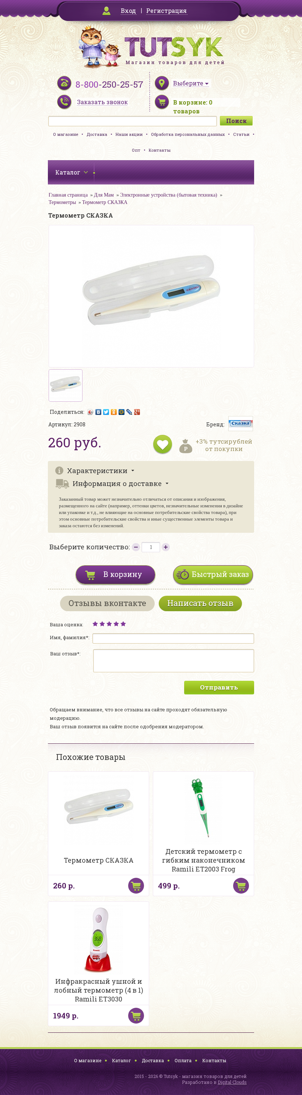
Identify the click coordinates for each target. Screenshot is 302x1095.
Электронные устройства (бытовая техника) (168, 195)
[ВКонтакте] (98, 412)
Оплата (183, 1060)
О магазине (65, 134)
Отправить (219, 687)
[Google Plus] (137, 412)
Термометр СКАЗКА (104, 202)
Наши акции (129, 134)
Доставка (97, 134)
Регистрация (166, 10)
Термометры (62, 202)
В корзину (122, 574)
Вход (128, 10)
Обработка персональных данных (188, 134)
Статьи (241, 134)
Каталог (121, 1060)
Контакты (160, 150)
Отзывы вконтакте (107, 603)
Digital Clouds (232, 1082)
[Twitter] (106, 412)
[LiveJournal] (129, 412)
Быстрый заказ (220, 574)
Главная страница (68, 195)
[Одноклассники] (114, 412)
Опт (136, 150)
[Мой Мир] (122, 412)
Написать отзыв (200, 603)
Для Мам (104, 195)
